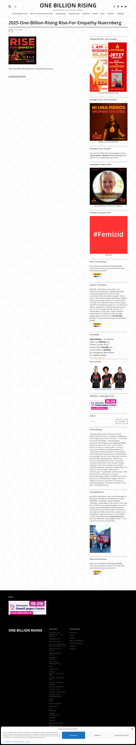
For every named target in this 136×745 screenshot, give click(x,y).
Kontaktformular (54, 715)
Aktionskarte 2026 (19, 14)
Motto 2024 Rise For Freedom (55, 654)
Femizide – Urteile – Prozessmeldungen (55, 695)
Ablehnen (98, 735)
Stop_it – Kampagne (55, 703)
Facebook (114, 6)
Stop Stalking (98, 358)
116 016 (121, 514)
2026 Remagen (117, 472)
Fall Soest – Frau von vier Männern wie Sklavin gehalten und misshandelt (107, 449)
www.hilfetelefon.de (117, 516)
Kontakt (110, 14)
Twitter (122, 6)
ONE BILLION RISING (68, 5)
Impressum (27, 742)
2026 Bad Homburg (101, 485)
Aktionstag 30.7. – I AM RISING (56, 635)
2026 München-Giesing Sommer (101, 458)
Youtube (126, 6)
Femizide (86, 14)
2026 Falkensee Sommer (105, 461)
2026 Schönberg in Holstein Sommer (102, 454)
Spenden (120, 14)
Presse (95, 14)
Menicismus (113, 470)
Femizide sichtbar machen (57, 692)
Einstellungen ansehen (122, 735)
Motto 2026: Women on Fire (57, 646)
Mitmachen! (61, 14)
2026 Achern (109, 481)
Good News (52, 711)
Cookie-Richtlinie (7, 742)
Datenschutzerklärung (18, 742)
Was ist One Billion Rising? (41, 14)
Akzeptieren (73, 735)
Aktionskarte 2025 (54, 639)
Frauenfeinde (106, 472)
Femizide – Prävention (56, 687)
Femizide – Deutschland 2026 (56, 674)
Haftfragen (93, 465)
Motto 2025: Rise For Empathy (55, 649)
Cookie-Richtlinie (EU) (55, 726)
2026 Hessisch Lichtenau (109, 474)
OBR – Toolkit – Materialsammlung (55, 663)
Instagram (118, 6)
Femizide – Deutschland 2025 (56, 678)
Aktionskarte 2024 (54, 641)
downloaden (118, 155)
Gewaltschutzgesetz (106, 452)
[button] (132, 729)
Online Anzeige (120, 452)
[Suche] (15, 6)
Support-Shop (74, 14)
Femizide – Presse (54, 689)
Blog (102, 14)
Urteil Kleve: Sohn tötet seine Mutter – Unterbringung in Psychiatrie (108, 440)
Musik (51, 666)
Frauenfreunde (95, 472)
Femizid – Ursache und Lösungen (56, 683)
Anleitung (52, 659)
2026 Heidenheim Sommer (117, 456)
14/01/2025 (18, 30)
